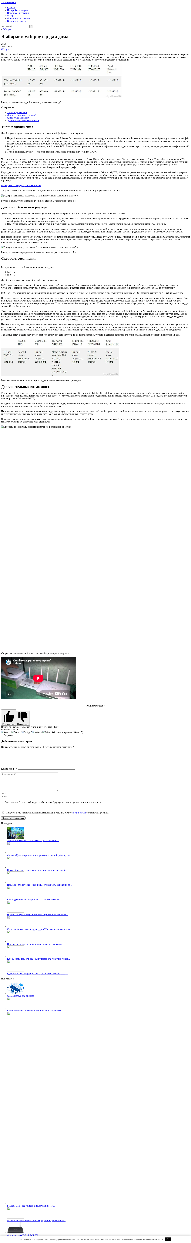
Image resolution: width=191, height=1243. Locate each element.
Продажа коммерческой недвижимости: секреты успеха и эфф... (39, 885)
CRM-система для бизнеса (20, 996)
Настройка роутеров (17, 10)
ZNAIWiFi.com (8, 2)
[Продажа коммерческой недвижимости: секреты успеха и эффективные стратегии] (15, 882)
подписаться (79, 812)
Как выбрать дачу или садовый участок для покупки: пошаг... (38, 958)
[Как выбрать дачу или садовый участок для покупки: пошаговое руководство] (15, 956)
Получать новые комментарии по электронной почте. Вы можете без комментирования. (57, 812)
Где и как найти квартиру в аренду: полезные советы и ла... (37, 973)
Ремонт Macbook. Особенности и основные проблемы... (35, 1010)
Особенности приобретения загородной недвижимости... (36, 1220)
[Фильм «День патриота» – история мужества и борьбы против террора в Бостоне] (15, 852)
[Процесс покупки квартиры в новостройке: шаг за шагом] (15, 911)
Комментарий (9, 768)
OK (168, 1239)
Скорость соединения (18, 118)
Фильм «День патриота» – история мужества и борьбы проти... (39, 855)
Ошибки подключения (18, 18)
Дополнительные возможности (23, 120)
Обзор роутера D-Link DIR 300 (22, 1235)
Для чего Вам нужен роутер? (21, 115)
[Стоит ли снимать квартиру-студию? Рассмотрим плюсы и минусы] (15, 926)
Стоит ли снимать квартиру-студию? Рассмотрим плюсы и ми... (39, 929)
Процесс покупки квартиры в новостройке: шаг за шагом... (37, 914)
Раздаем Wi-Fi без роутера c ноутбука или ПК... (31, 1205)
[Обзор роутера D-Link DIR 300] (15, 1232)
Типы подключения (17, 112)
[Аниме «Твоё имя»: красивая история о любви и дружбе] (15, 837)
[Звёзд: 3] (27, 732)
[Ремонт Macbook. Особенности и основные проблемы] (15, 1008)
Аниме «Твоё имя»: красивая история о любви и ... (33, 840)
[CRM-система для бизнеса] (15, 993)
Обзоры (11, 15)
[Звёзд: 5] (47, 732)
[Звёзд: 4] (37, 732)
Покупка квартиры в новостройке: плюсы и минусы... (35, 944)
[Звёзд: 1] (6, 732)
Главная (11, 7)
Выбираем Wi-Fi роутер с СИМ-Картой (21, 185)
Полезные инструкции (18, 13)
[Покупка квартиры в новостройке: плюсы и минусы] (15, 941)
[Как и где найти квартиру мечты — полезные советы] (15, 897)
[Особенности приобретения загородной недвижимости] (15, 1218)
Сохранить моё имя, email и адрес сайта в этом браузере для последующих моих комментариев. (53, 802)
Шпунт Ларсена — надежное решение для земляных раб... (37, 870)
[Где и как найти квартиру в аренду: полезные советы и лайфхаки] (15, 971)
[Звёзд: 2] (16, 732)
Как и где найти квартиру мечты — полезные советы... (35, 899)
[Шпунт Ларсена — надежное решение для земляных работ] (15, 867)
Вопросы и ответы (16, 21)
